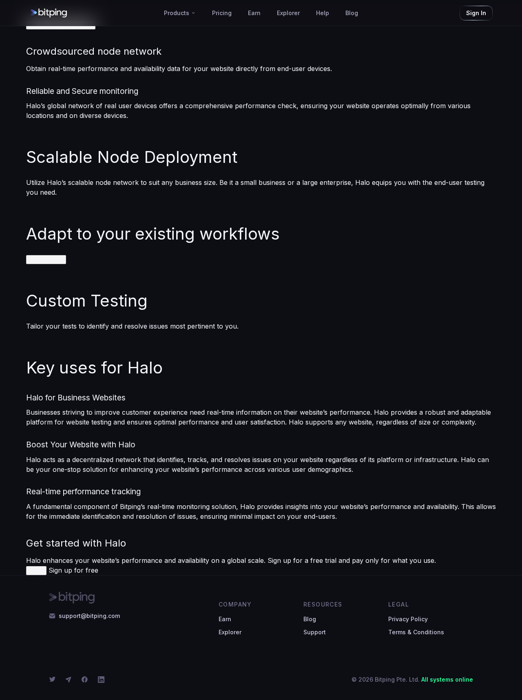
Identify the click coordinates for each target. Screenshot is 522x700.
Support (314, 632)
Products (176, 12)
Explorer (288, 12)
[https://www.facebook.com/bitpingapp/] (86, 679)
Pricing (222, 12)
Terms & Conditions (416, 632)
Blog (351, 12)
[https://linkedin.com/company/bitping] (103, 679)
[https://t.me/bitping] (70, 679)
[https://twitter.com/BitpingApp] (54, 679)
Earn (254, 12)
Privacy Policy (408, 619)
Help (322, 12)
